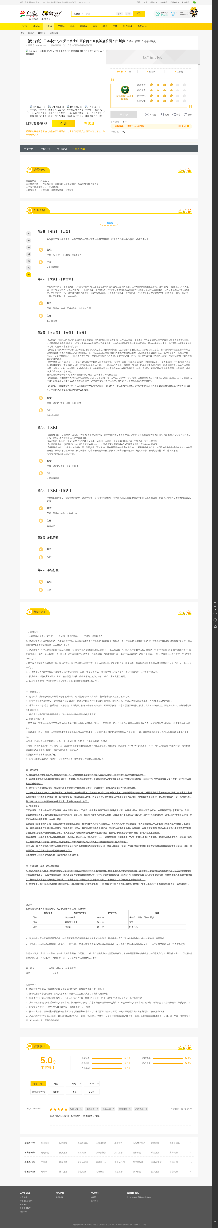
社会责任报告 (25, 1208)
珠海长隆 (63, 1162)
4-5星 (74, 1092)
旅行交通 (141, 90)
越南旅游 (118, 1143)
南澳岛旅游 (156, 1162)
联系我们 (94, 1197)
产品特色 (28, 148)
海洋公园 (174, 1162)
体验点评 (79, 148)
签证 (104, 26)
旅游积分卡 (174, 2)
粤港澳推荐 (29, 1162)
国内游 (36, 26)
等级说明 (125, 99)
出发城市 (115, 122)
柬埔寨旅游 (83, 1143)
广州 (128, 14)
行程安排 (141, 101)
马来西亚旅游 (139, 1143)
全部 (38, 1083)
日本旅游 (41, 33)
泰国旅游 (45, 1143)
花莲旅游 (118, 1171)
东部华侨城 (138, 1162)
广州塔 (44, 1162)
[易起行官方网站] (41, 19)
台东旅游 (155, 1171)
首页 (24, 26)
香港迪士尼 (101, 1162)
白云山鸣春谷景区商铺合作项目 (139, 1197)
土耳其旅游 (101, 1143)
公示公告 (23, 1212)
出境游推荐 (29, 1143)
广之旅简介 (24, 1197)
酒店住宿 (141, 85)
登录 (139, 2)
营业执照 (23, 1204)
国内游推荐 (29, 1152)
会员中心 (142, 26)
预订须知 (62, 148)
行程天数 (115, 132)
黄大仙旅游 (83, 1162)
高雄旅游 (100, 1171)
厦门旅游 (118, 1152)
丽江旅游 (63, 1152)
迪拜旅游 (155, 1143)
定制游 (83, 26)
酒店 (94, 26)
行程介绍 (45, 148)
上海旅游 (174, 1152)
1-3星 (91, 1092)
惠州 (119, 14)
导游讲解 (85, 1068)
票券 (72, 26)
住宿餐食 (85, 1058)
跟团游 (31, 33)
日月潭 (44, 1171)
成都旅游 (155, 1152)
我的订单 (153, 2)
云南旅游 (45, 1152)
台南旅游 (174, 1171)
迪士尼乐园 (119, 1162)
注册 (145, 2)
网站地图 (59, 1197)
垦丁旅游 (63, 1171)
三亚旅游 (82, 1152)
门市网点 (185, 2)
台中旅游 (137, 1171)
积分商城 (127, 26)
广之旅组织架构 (26, 1201)
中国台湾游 (29, 1171)
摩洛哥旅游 (175, 1143)
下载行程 (109, 223)
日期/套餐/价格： (38, 123)
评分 (92, 1083)
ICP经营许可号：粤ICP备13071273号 (131, 1225)
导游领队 (85, 1063)
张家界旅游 (101, 1152)
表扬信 (56, 1092)
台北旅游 (82, 1171)
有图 (56, 1083)
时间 (74, 1083)
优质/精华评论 (38, 1092)
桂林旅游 (137, 1152)
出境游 (48, 26)
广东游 (61, 26)
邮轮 (115, 26)
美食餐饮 (141, 95)
